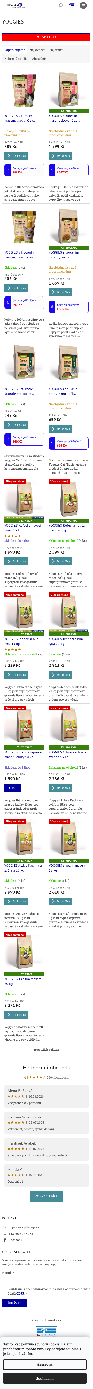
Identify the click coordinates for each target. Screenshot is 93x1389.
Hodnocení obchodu (47, 1067)
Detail (12, 788)
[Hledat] (60, 5)
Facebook (15, 1240)
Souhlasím (45, 1378)
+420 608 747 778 (21, 1234)
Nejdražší (56, 50)
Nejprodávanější (15, 59)
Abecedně (39, 59)
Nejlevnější (37, 50)
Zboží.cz (37, 1320)
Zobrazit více (46, 1196)
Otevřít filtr (46, 37)
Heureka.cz (53, 1320)
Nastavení (45, 1364)
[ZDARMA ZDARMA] (69, 89)
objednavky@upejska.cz (26, 1227)
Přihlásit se (14, 1303)
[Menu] (83, 5)
